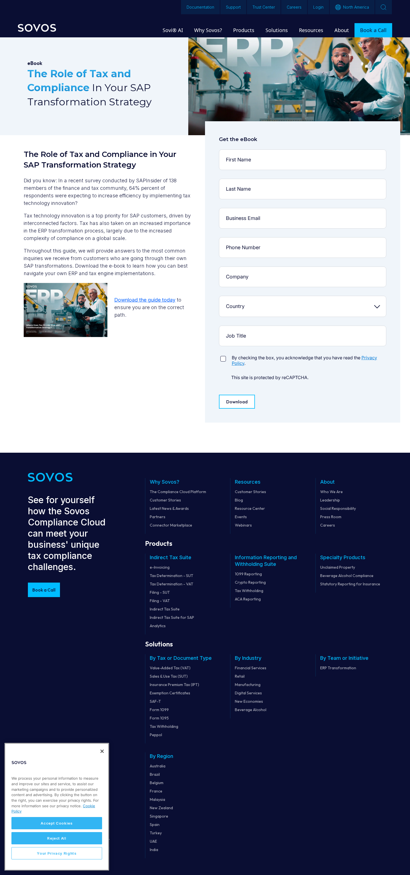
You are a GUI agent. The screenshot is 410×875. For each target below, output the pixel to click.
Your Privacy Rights (56, 853)
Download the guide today (144, 300)
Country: (240, 300)
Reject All (56, 838)
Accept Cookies (57, 823)
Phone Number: (240, 241)
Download (237, 401)
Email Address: (240, 212)
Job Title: (240, 330)
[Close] (102, 751)
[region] (56, 807)
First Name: (240, 153)
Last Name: (240, 183)
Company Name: (240, 270)
